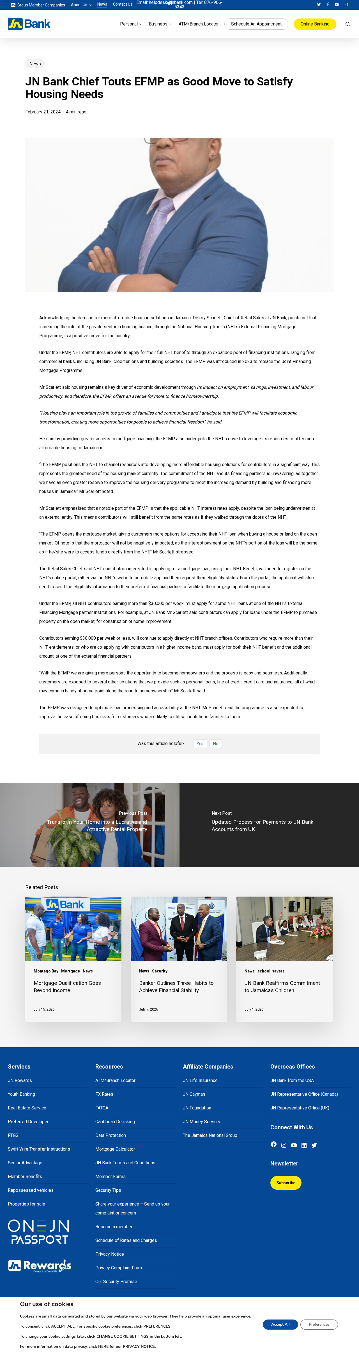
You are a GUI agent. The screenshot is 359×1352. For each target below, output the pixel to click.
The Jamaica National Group (210, 1135)
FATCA (101, 1108)
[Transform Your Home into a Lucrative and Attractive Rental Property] (90, 825)
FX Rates (104, 1094)
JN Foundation (197, 1108)
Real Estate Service (27, 1108)
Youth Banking (21, 1094)
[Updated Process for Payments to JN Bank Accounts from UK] (269, 825)
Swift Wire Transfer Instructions (39, 1149)
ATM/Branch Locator (115, 1080)
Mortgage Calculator (115, 1149)
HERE (103, 1346)
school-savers (271, 971)
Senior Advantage (25, 1162)
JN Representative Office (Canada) (304, 1094)
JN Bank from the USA (292, 1080)
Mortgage (70, 971)
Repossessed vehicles (31, 1190)
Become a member (113, 1226)
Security (159, 971)
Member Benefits (25, 1176)
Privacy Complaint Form (118, 1267)
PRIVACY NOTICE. (139, 1346)
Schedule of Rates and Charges (126, 1240)
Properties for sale (26, 1204)
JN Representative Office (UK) (299, 1108)
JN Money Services (202, 1121)
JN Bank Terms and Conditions (125, 1162)
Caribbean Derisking (115, 1121)
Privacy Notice (109, 1254)
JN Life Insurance (200, 1080)
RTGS (13, 1135)
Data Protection (110, 1135)
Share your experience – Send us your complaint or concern (132, 1208)
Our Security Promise (116, 1281)
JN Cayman (194, 1094)
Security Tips (108, 1190)
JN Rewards (20, 1080)
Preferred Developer (28, 1121)
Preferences (319, 1324)
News (35, 63)
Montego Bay (46, 971)
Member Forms (110, 1176)
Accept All (280, 1324)
